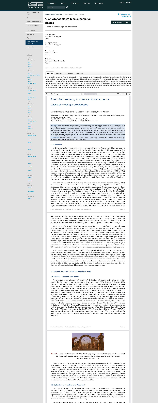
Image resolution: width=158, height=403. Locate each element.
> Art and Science (67, 14)
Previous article (125, 14)
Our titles (87, 3)
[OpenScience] (36, 5)
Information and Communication (31, 30)
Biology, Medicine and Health (33, 13)
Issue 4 (30, 112)
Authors (63, 3)
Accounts (31, 191)
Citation (120, 22)
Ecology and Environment (34, 22)
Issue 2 (30, 64)
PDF (113, 22)
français (128, 2)
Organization (51, 3)
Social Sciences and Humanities (32, 42)
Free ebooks (99, 3)
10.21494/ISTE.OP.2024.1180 (73, 68)
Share (127, 22)
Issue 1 (30, 62)
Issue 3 (30, 66)
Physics (29, 38)
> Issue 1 (75, 14)
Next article (126, 16)
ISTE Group (75, 3)
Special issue (32, 83)
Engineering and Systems (33, 25)
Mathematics (30, 34)
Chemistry (29, 18)
